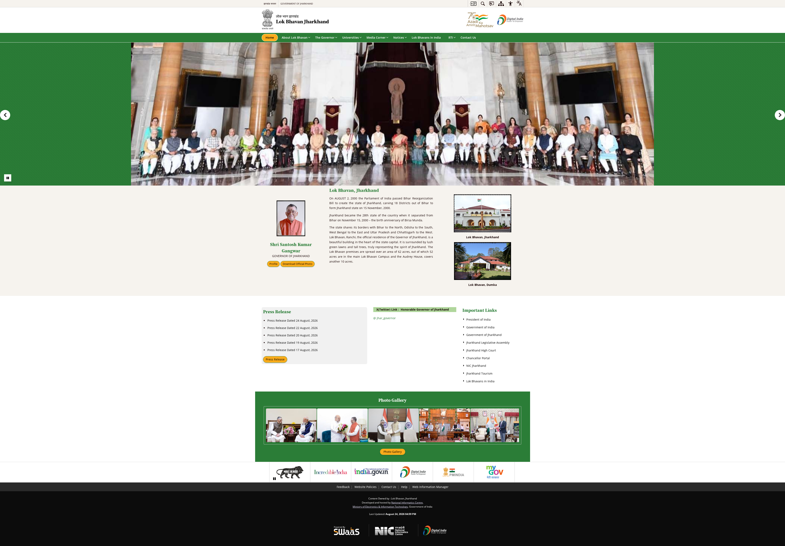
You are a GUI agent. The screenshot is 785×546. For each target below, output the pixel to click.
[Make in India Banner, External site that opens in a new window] (289, 472)
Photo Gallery (393, 452)
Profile (273, 264)
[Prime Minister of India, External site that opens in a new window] (453, 472)
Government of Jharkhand (296, 3)
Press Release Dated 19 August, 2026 (292, 343)
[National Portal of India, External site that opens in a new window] (371, 472)
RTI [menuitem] (451, 37)
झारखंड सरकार (270, 3)
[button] (5, 115)
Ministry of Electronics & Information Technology (380, 506)
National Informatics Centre (407, 502)
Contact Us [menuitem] (468, 37)
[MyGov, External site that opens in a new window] (494, 472)
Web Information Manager (430, 487)
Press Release (275, 359)
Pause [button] (7, 177)
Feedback (343, 487)
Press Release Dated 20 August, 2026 (292, 335)
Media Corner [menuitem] (376, 37)
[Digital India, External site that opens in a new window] (412, 472)
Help (404, 487)
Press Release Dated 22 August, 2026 (292, 328)
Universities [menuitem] (350, 37)
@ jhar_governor (384, 318)
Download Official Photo (297, 264)
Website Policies (365, 487)
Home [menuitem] (270, 37)
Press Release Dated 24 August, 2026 (292, 320)
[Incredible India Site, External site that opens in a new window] (330, 472)
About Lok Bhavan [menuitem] (294, 37)
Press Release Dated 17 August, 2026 (292, 350)
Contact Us (388, 487)
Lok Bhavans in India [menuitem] (426, 37)
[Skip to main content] (473, 3)
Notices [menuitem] (398, 37)
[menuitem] (483, 3)
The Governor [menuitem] (324, 37)
